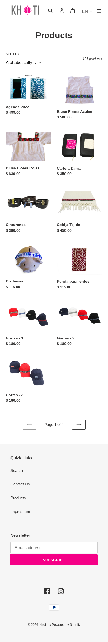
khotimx (45, 625)
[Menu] (99, 10)
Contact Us (20, 484)
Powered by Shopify (66, 625)
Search (16, 470)
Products (18, 498)
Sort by (12, 54)
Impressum (20, 511)
